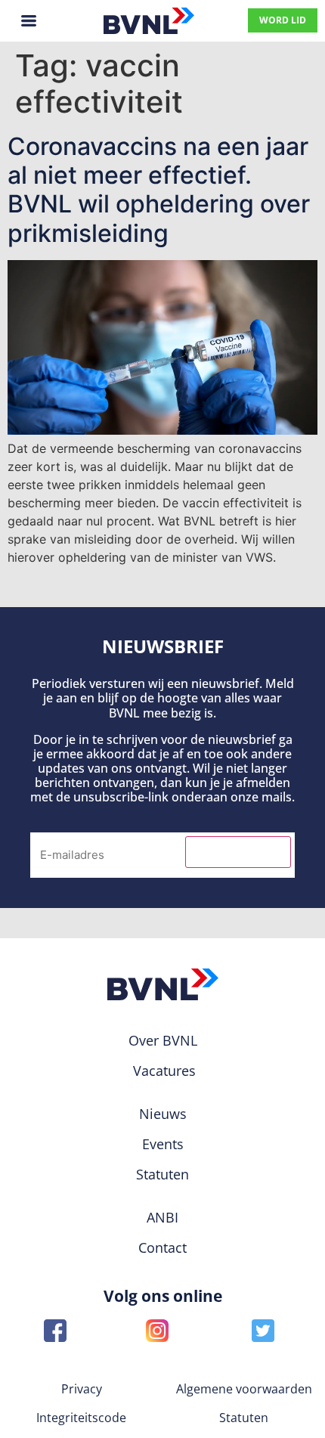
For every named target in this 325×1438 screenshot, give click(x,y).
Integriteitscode (81, 1417)
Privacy (81, 1389)
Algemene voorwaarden (244, 1389)
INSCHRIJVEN (238, 852)
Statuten (243, 1417)
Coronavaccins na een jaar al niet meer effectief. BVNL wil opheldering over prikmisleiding (159, 190)
